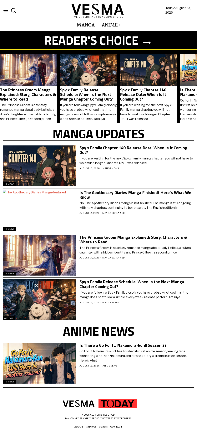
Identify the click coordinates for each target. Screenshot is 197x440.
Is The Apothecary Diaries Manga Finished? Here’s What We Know (148, 95)
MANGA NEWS (111, 168)
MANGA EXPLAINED (113, 213)
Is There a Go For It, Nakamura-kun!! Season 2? (84, 92)
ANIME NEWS (110, 365)
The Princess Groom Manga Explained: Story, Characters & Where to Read (133, 239)
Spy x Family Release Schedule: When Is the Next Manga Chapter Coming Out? (131, 284)
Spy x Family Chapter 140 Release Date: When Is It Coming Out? (23, 95)
